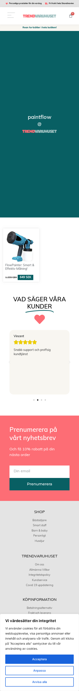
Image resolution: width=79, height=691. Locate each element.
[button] (9, 362)
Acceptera (39, 659)
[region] (39, 652)
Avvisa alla (39, 682)
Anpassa (39, 670)
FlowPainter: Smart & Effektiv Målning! (19, 267)
